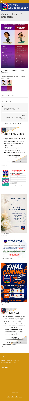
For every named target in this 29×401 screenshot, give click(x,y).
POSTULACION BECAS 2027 (7, 258)
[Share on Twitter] (6, 101)
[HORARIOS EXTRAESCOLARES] (14, 326)
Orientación (10, 95)
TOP (14, 386)
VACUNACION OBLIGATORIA (7, 189)
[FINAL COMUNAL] (14, 282)
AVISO (2, 164)
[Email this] (10, 101)
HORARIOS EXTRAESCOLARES (8, 344)
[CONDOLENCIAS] (14, 213)
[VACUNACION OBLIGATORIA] (14, 178)
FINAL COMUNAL (5, 302)
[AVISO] (14, 145)
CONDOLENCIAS (5, 233)
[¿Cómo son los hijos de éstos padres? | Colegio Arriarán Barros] (14, 6)
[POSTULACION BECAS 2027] (14, 248)
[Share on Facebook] (2, 101)
